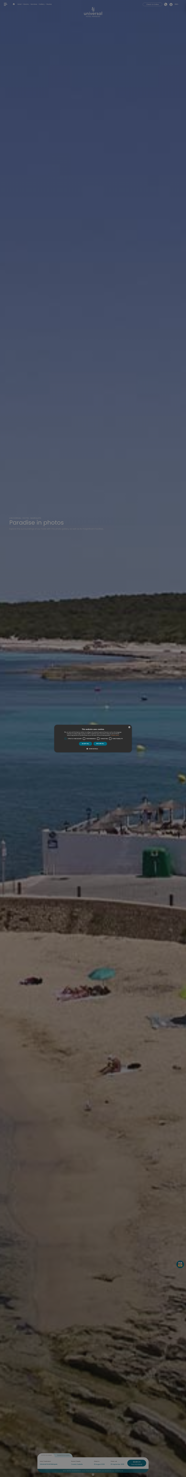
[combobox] (129, 727)
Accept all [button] (85, 743)
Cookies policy (115, 735)
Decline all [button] (100, 743)
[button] (93, 748)
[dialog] (93, 738)
